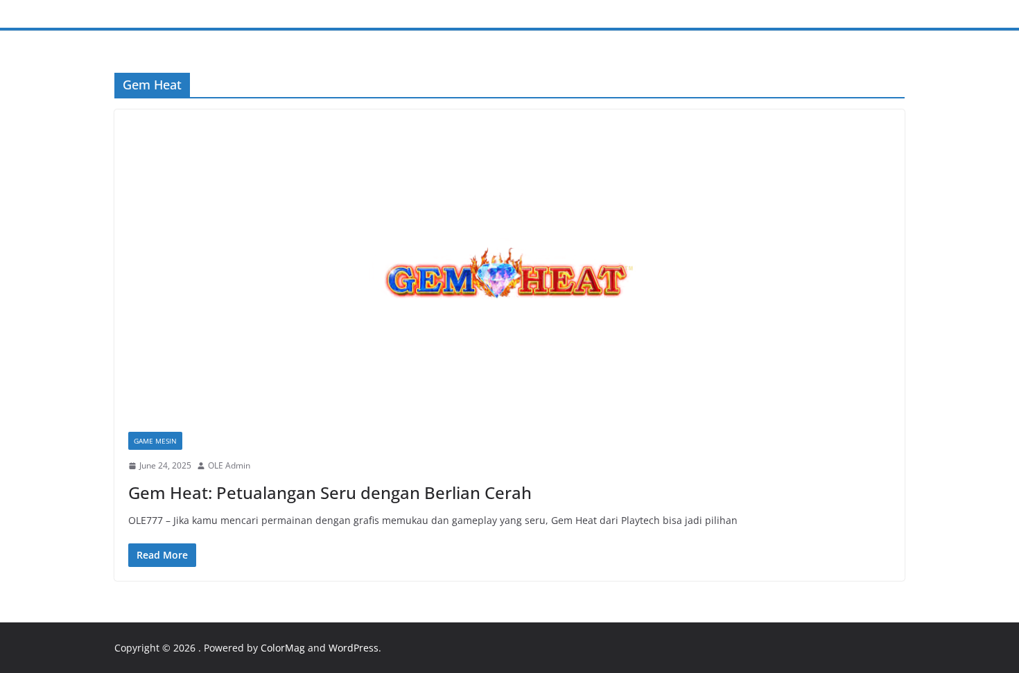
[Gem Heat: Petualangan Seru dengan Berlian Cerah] (509, 277)
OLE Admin (229, 465)
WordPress (353, 647)
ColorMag (283, 647)
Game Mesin (155, 441)
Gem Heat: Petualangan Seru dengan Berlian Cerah (330, 492)
